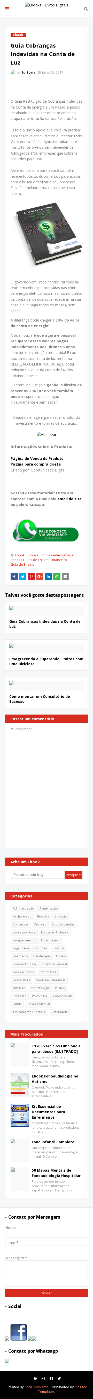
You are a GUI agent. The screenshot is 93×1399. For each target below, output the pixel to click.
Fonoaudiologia (24, 964)
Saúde (17, 1004)
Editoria (28, 72)
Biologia (61, 916)
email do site (69, 498)
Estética (58, 948)
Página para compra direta (36, 464)
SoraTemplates (37, 1387)
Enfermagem (50, 940)
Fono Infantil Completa (53, 1141)
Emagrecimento (24, 940)
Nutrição (19, 988)
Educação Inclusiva (54, 932)
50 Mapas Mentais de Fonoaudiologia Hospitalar (56, 1173)
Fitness (61, 956)
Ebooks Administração (58, 555)
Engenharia (21, 948)
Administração (23, 908)
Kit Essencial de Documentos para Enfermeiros (48, 1112)
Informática (48, 972)
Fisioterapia (42, 956)
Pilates (60, 988)
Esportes (40, 948)
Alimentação (49, 908)
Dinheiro (40, 924)
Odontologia (40, 988)
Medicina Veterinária (51, 980)
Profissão (20, 996)
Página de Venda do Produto (37, 458)
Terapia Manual (38, 1004)
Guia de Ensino (22, 564)
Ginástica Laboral (54, 964)
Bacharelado (22, 916)
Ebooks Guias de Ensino (30, 559)
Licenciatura (21, 980)
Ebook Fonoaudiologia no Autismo (55, 1079)
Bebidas (43, 916)
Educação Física (24, 932)
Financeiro (59, 559)
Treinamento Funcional (29, 1012)
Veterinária (60, 1012)
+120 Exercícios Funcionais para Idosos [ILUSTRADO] (56, 1049)
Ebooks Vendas (63, 924)
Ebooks (32, 555)
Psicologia (39, 996)
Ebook (20, 555)
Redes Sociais (62, 996)
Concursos (20, 924)
